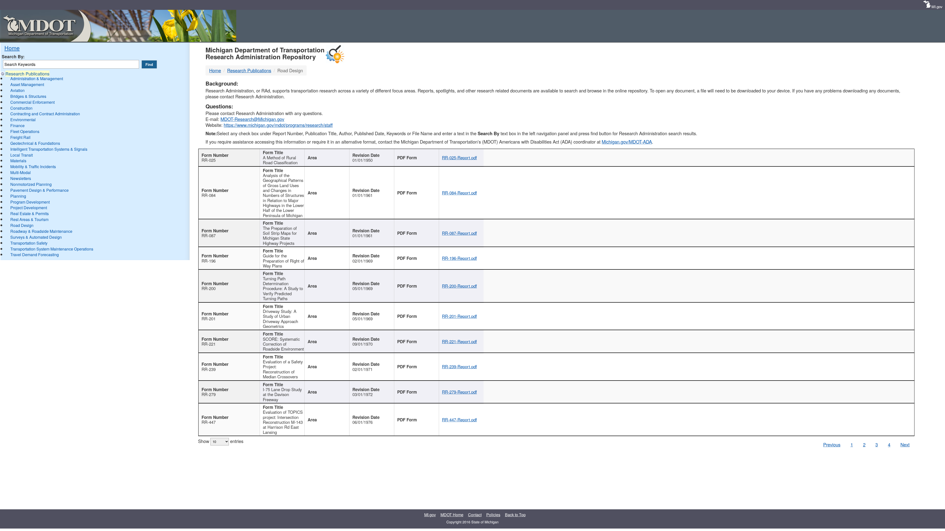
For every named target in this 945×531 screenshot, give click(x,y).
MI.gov (937, 6)
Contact (475, 514)
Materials (18, 160)
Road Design (21, 225)
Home (12, 48)
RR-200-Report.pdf (459, 286)
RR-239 (209, 369)
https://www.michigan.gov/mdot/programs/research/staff (278, 125)
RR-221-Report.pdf (459, 341)
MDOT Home (452, 514)
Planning (18, 196)
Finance (17, 125)
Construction (21, 108)
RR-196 (209, 261)
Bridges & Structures (28, 96)
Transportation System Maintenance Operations (51, 249)
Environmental (23, 119)
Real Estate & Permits (29, 213)
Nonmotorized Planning (31, 184)
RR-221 (209, 344)
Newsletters (20, 178)
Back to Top (515, 514)
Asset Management (27, 84)
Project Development (28, 207)
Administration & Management (36, 78)
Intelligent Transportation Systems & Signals (48, 149)
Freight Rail (20, 137)
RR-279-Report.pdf (459, 392)
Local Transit (21, 155)
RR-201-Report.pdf (459, 316)
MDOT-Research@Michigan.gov (252, 119)
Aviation (17, 90)
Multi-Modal (20, 172)
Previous (831, 444)
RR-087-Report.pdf (459, 233)
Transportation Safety (28, 243)
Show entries (220, 441)
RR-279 (209, 394)
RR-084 (209, 195)
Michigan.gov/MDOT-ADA (627, 141)
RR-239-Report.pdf (459, 366)
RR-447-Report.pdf (459, 420)
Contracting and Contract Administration (45, 114)
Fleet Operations (24, 131)
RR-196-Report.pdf (459, 258)
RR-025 (209, 160)
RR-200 (209, 288)
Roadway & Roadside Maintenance (41, 231)
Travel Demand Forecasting (34, 254)
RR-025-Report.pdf (459, 158)
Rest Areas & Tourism (29, 219)
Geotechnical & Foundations (35, 143)
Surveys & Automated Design (36, 237)
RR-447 (209, 422)
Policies (493, 514)
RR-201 (209, 319)
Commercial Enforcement (32, 102)
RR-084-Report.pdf (459, 193)
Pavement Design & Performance (39, 190)
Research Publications (27, 74)
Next (905, 444)
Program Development (30, 202)
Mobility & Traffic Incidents (33, 166)
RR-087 (209, 235)
